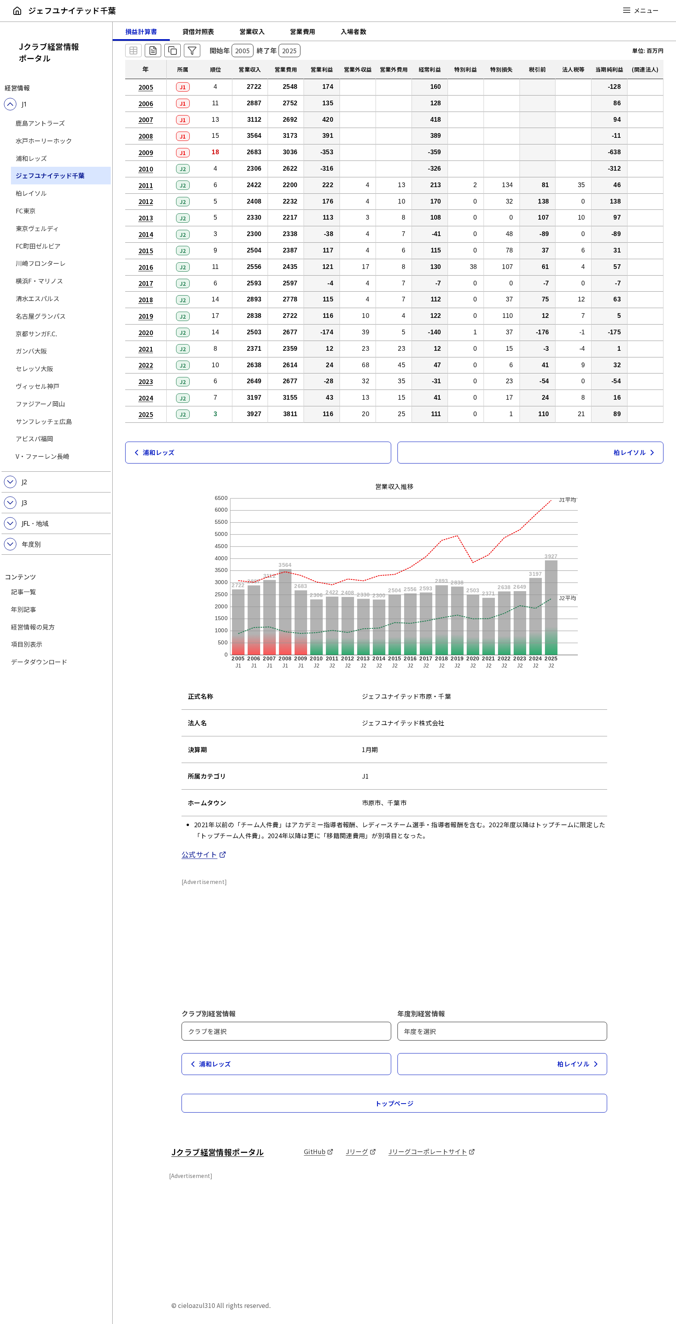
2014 (145, 234)
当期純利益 (609, 69)
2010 (145, 168)
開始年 (220, 50)
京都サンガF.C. (36, 333)
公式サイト (204, 854)
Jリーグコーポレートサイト (431, 1151)
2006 (145, 103)
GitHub (318, 1151)
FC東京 (26, 210)
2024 (145, 397)
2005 (145, 87)
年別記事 (23, 609)
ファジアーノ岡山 (40, 403)
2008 (145, 136)
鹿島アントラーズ (40, 123)
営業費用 (286, 69)
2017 (145, 283)
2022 (145, 365)
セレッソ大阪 (34, 368)
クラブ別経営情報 (209, 1013)
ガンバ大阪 (31, 350)
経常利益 (430, 69)
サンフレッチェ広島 (44, 421)
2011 (145, 185)
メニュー (646, 10)
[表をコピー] (172, 50)
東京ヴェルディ (37, 228)
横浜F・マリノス (39, 280)
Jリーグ (361, 1151)
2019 (145, 316)
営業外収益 (358, 69)
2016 (145, 267)
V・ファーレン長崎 (42, 456)
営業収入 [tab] (252, 31)
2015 (145, 250)
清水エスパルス (37, 298)
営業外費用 (394, 69)
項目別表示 (26, 644)
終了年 (267, 50)
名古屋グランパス (41, 316)
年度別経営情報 (421, 1013)
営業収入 (250, 69)
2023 (145, 381)
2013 (145, 217)
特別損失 (501, 69)
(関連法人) (645, 69)
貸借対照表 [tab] (198, 31)
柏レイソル (31, 193)
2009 (145, 152)
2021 (145, 349)
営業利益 (322, 69)
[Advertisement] (394, 941)
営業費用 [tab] (302, 31)
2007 (145, 119)
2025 (145, 414)
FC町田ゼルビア (38, 246)
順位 (215, 69)
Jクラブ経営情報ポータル (49, 52)
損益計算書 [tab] (141, 31)
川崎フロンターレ (41, 263)
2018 (145, 299)
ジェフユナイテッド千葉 (50, 175)
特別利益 (465, 69)
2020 (145, 332)
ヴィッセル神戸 (37, 386)
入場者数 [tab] (353, 31)
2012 (145, 201)
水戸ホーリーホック (44, 140)
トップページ (394, 1103)
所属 (183, 69)
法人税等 (573, 69)
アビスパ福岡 (34, 438)
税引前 (537, 69)
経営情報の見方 (33, 626)
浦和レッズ (31, 158)
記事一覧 (23, 591)
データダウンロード (39, 661)
